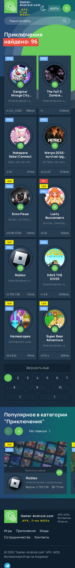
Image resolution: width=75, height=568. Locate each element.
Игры (8, 531)
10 (60, 387)
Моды (44, 531)
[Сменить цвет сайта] (43, 8)
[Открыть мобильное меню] (66, 8)
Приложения (26, 531)
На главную (38, 431)
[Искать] (64, 21)
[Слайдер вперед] (19, 431)
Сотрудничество (17, 537)
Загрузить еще (37, 368)
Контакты (42, 537)
